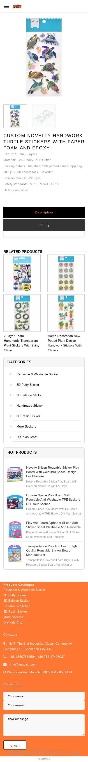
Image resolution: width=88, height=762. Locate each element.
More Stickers (26, 426)
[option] (44, 58)
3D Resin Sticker (28, 416)
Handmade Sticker (29, 405)
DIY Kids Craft (26, 437)
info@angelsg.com (23, 664)
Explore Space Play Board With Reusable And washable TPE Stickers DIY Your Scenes (53, 499)
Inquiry (44, 225)
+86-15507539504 (22, 656)
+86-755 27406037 (51, 656)
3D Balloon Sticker (29, 395)
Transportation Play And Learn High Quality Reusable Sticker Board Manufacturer (51, 550)
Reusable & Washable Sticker (37, 374)
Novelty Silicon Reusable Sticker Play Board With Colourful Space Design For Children (52, 472)
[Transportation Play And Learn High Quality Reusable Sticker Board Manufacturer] (15, 553)
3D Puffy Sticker (27, 384)
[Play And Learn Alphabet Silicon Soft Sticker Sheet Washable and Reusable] (15, 530)
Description (44, 212)
